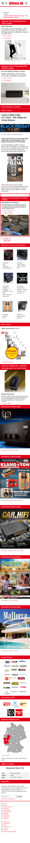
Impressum (6, 821)
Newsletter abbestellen (8, 799)
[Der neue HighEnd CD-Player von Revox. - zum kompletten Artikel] (15, 93)
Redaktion (6, 808)
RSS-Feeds (6, 815)
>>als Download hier (7, 362)
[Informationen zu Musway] (6, 683)
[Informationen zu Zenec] (22, 692)
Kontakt (5, 830)
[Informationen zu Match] (13, 678)
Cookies (5, 828)
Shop (4, 803)
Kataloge (5, 813)
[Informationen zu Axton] (22, 661)
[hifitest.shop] (19, 715)
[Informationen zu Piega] (23, 683)
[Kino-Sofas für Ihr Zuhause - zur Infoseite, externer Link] (15, 225)
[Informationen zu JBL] (6, 679)
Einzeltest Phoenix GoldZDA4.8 (21, 316)
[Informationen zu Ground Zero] (6, 675)
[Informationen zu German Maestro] (22, 670)
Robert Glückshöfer (15, 773)
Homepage (4, 186)
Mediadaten (6, 823)
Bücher (5, 805)
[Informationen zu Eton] (13, 670)
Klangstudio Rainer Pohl (15, 768)
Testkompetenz (7, 807)
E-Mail (12, 775)
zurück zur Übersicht (7, 240)
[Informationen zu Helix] (15, 675)
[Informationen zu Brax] (6, 666)
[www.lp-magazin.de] (10, 715)
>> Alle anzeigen (6, 38)
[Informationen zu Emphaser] (23, 666)
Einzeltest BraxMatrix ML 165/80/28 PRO (7, 265)
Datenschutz (6, 826)
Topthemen (6, 817)
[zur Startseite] (16, 3)
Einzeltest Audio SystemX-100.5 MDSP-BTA (21, 265)
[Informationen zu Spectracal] (15, 687)
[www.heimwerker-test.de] (23, 707)
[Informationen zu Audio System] (14, 662)
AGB (4, 825)
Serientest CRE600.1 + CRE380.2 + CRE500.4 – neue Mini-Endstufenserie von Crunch (8, 291)
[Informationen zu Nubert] (15, 683)
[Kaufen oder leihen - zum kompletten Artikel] (15, 50)
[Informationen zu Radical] (6, 688)
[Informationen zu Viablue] (7, 692)
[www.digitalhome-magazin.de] (6, 707)
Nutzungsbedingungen (9, 831)
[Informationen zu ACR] (7, 662)
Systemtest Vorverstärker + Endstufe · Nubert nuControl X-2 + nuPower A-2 (22, 289)
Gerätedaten (6, 810)
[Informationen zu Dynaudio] (15, 666)
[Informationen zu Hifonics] (23, 675)
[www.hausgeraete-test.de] (15, 707)
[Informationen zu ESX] (7, 671)
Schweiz (6, 755)
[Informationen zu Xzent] (14, 692)
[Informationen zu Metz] (21, 678)
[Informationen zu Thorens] (23, 687)
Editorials (6, 818)
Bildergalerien (7, 812)
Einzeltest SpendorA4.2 (5, 316)
